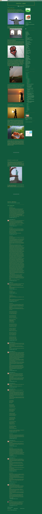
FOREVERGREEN (28, 58)
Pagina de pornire (16, 508)
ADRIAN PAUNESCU (28, 61)
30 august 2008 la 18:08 (13, 349)
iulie (27, 103)
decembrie (28, 78)
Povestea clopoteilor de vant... (30, 92)
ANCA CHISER (27, 46)
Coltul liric (21, 3)
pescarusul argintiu (11, 219)
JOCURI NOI (27, 32)
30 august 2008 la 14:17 (13, 301)
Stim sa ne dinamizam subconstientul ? (29, 86)
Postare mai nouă (9, 508)
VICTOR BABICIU (28, 65)
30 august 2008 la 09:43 (13, 280)
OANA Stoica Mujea (28, 62)
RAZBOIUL (27, 51)
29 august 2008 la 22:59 (13, 234)
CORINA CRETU (27, 66)
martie (28, 107)
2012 (27, 73)
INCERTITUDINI (27, 38)
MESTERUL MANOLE (28, 59)
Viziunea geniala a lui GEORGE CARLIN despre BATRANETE (30, 96)
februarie (28, 108)
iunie (27, 104)
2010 (27, 75)
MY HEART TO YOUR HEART (29, 39)
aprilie (28, 106)
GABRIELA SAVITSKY (28, 52)
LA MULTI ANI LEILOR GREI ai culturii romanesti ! (30, 102)
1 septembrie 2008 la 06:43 (13, 498)
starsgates (10, 282)
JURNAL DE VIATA (28, 41)
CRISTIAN (27, 47)
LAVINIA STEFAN (28, 34)
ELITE (26, 40)
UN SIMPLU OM (27, 43)
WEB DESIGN (27, 33)
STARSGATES (27, 57)
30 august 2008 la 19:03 (13, 381)
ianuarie (28, 109)
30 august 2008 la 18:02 (13, 340)
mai (27, 105)
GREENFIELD (27, 55)
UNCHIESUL (27, 45)
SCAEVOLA (27, 60)
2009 (27, 76)
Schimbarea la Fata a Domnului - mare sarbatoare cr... (30, 98)
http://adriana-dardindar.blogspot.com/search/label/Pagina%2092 (30, 24)
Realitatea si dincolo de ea (28, 42)
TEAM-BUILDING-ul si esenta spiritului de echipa (30, 94)
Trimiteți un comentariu (10, 507)
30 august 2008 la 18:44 (13, 370)
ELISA (26, 54)
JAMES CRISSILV (28, 48)
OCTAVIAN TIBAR (28, 56)
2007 (27, 111)
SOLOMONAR (27, 53)
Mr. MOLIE (27, 35)
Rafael (10, 500)
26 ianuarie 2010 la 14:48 (13, 505)
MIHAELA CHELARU (28, 44)
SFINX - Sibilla (27, 67)
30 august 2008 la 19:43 (13, 438)
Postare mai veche (22, 508)
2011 (27, 74)
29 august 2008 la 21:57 (13, 217)
